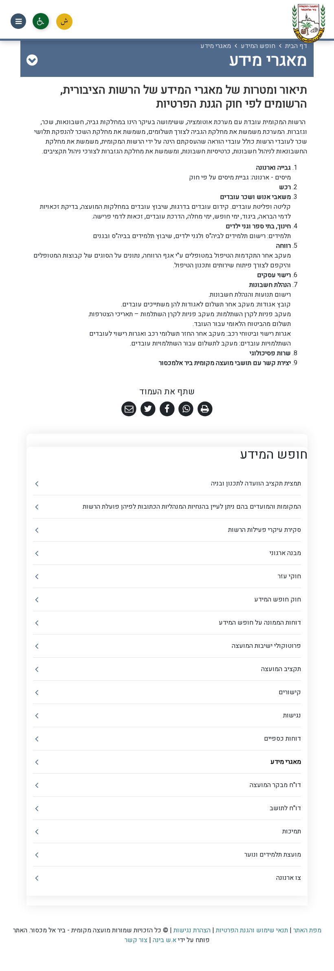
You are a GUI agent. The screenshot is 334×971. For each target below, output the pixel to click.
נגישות (292, 715)
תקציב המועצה (281, 669)
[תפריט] (18, 21)
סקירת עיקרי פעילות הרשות (264, 530)
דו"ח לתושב (285, 808)
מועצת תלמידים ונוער (272, 854)
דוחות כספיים (282, 739)
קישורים (290, 692)
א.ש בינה (163, 940)
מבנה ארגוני (285, 553)
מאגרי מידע (285, 762)
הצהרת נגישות (192, 930)
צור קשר (136, 940)
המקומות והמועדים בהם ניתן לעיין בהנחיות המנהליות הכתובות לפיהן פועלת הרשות (192, 507)
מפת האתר (307, 930)
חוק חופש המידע (277, 599)
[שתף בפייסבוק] (167, 409)
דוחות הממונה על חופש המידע (260, 623)
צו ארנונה (288, 878)
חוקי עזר (289, 576)
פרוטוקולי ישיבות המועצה (266, 646)
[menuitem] (167, 483)
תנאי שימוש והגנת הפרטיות (252, 930)
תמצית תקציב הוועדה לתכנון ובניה (256, 483)
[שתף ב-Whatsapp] (186, 409)
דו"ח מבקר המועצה (275, 785)
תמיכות (291, 831)
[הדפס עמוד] (205, 409)
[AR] (64, 21)
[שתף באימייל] (129, 409)
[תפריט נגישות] (41, 21)
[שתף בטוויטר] (148, 409)
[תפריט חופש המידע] (31, 60)
